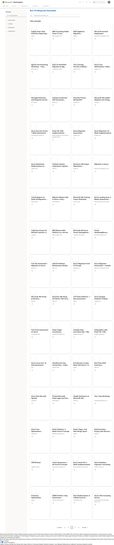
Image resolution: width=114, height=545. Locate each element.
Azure (24, 539)
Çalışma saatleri (33, 534)
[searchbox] (18, 15)
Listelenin (5, 536)
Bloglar (16, 534)
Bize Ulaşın (24, 544)
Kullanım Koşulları (49, 544)
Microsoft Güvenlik (17, 539)
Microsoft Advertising (48, 539)
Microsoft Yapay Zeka (6, 539)
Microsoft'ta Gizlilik (102, 539)
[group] (32, 38)
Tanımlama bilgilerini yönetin (84, 544)
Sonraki (84, 527)
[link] (40, 39)
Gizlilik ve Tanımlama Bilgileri (35, 544)
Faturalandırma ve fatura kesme (98, 534)
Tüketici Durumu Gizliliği (7, 544)
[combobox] (55, 15)
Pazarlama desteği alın (14, 536)
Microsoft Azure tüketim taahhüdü (79, 534)
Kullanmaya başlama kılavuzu (46, 534)
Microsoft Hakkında (91, 539)
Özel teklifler (66, 534)
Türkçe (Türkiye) (4, 541)
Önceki (60, 527)
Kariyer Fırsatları (80, 539)
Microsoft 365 (38, 539)
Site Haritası (17, 544)
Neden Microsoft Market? (7, 534)
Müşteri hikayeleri (23, 534)
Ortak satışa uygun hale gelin (69, 536)
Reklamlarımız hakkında (69, 544)
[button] (31, 16)
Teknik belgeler (58, 534)
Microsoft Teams (71, 539)
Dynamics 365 (30, 539)
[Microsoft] (7, 2)
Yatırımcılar (111, 539)
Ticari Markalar (58, 544)
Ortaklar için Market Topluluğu (86, 536)
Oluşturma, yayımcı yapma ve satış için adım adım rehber (45, 536)
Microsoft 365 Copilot (60, 539)
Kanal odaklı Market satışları (102, 536)
